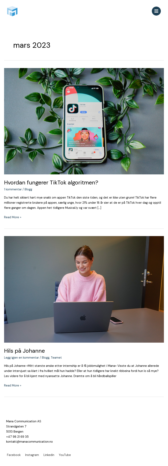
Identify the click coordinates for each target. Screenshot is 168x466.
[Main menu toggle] (156, 11)
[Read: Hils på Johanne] (84, 289)
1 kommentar (13, 189)
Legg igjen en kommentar (21, 358)
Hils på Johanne (24, 350)
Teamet (56, 358)
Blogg (28, 189)
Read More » (12, 217)
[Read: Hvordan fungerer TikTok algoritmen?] (84, 121)
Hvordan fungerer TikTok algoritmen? (51, 182)
